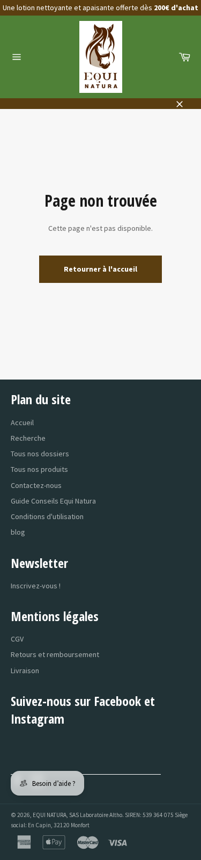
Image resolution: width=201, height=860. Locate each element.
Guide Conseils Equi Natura (53, 501)
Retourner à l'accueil (100, 269)
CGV (17, 639)
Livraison (25, 670)
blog (18, 532)
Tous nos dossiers (40, 453)
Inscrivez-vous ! (36, 586)
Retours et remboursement (55, 654)
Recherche (28, 438)
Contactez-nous (36, 485)
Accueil (22, 422)
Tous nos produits (39, 469)
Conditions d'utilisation (47, 516)
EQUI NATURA (49, 815)
